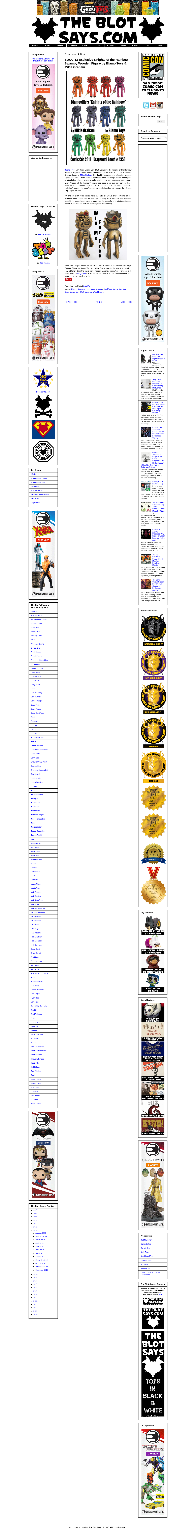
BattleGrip (35, 486)
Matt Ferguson (36, 892)
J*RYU (33, 790)
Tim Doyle (35, 1063)
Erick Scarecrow (37, 738)
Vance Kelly (35, 1096)
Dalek (33, 689)
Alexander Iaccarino (38, 619)
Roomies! (144, 1264)
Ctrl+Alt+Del (145, 1248)
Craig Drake (35, 685)
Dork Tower (145, 1252)
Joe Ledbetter (36, 827)
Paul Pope (35, 969)
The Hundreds (36, 1055)
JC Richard (35, 803)
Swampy (88, 292)
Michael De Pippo (38, 913)
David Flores (36, 709)
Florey (33, 742)
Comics (136, 46)
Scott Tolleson (36, 1014)
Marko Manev (36, 884)
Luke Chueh (35, 872)
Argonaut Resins (37, 644)
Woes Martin (36, 1104)
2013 (35, 1230)
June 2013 (39, 1250)
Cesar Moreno (36, 672)
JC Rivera (35, 807)
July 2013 (39, 1253)
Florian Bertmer (37, 746)
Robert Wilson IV (37, 990)
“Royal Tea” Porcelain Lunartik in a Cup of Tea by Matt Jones (157, 384)
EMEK (33, 729)
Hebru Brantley (37, 782)
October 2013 (40, 1263)
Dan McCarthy (36, 693)
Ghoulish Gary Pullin (39, 762)
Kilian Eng (35, 855)
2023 (35, 1304)
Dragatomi (81, 273)
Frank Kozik (35, 754)
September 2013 (41, 1260)
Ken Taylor (35, 847)
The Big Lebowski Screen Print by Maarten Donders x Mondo (158, 560)
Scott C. (34, 1010)
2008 (35, 1213)
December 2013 (41, 1270)
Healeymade (36, 778)
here (160, 1295)
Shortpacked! (146, 1268)
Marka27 (34, 880)
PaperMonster (36, 961)
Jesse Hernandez (38, 819)
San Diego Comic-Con (112, 289)
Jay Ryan (34, 799)
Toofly (33, 1075)
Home (35, 46)
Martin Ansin (35, 888)
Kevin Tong (35, 851)
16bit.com (34, 474)
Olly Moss (34, 957)
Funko (85, 46)
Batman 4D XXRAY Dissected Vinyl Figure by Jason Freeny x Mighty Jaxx (158, 535)
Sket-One (34, 1026)
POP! (98, 46)
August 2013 (40, 1257)
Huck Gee (35, 786)
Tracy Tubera (36, 1079)
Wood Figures (98, 292)
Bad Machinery (146, 1240)
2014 (35, 1274)
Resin (60, 46)
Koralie (33, 864)
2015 (35, 1278)
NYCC (161, 46)
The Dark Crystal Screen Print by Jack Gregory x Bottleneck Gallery (158, 585)
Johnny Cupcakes (38, 831)
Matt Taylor (35, 904)
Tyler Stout (35, 1087)
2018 (35, 1288)
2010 (35, 1220)
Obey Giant (35, 949)
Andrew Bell (35, 632)
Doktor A (34, 721)
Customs (72, 46)
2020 (35, 1294)
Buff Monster (36, 664)
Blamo (73, 289)
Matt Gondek (36, 896)
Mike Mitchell (36, 917)
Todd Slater (35, 1067)
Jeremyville (35, 811)
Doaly (33, 717)
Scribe (33, 1018)
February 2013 (41, 1237)
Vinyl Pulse (35, 503)
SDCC (148, 46)
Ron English (35, 994)
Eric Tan (34, 733)
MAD (33, 876)
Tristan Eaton (36, 1083)
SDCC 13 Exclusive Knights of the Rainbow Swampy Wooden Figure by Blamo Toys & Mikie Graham (96, 63)
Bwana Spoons (37, 668)
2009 (35, 1217)
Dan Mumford (36, 697)
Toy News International (40, 495)
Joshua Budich (36, 835)
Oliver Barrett (36, 953)
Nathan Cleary (36, 937)
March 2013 (40, 1240)
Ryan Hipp (35, 998)
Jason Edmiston (37, 794)
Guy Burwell (35, 774)
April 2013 (39, 1243)
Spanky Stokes (36, 491)
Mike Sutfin (35, 925)
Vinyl (47, 46)
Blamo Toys (69, 170)
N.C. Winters (36, 933)
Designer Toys (84, 289)
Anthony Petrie (36, 636)
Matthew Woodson (38, 908)
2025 (35, 1311)
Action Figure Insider (39, 478)
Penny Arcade (146, 1260)
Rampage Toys (37, 982)
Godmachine (36, 766)
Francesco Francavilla (39, 750)
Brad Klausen (36, 652)
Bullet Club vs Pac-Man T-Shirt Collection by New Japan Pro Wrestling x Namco (158, 408)
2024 (35, 1308)
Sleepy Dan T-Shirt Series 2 (157, 483)
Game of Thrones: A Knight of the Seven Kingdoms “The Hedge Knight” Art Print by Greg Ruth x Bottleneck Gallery (152, 460)
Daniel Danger (36, 701)
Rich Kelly (35, 986)
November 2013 (41, 1267)
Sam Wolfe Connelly (39, 1006)
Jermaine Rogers (37, 815)
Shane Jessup (36, 1022)
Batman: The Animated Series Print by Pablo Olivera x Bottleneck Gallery (158, 433)
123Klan (34, 611)
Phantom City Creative (39, 973)
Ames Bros (35, 628)
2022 (35, 1301)
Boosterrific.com (43, 392)
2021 (35, 1298)
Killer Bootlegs (36, 860)
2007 (35, 1210)
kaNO (33, 839)
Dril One (34, 725)
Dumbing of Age (147, 1256)
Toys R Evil (35, 499)
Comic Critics (146, 1244)
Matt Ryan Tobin (37, 900)
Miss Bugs (35, 929)
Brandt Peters (36, 656)
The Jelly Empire (37, 1059)
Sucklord (34, 1039)
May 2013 (39, 1247)
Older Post (126, 302)
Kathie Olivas (36, 843)
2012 (35, 1227)
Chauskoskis (36, 677)
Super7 (34, 1043)
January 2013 (40, 1233)
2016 (35, 1281)
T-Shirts (111, 46)
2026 (35, 1314)
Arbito (33, 640)
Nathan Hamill (36, 941)
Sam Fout (34, 1002)
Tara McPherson (37, 1047)
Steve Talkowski (37, 1034)
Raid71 (34, 978)
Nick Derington (36, 945)
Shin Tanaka (45, 263)
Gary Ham (35, 758)
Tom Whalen (36, 1071)
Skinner (34, 1030)
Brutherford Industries (39, 660)
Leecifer (34, 868)
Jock (32, 823)
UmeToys (34, 1092)
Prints (123, 46)
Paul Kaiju (35, 965)
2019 (35, 1291)
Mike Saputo (36, 921)
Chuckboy (35, 681)
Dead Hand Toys (37, 713)
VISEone (34, 1100)
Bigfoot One (35, 648)
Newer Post (70, 302)
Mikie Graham (86, 175)
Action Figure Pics (38, 482)
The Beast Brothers (38, 1051)
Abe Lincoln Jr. (36, 615)
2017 (35, 1284)
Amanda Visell (36, 624)
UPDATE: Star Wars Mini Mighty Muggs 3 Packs (158, 358)
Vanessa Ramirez (44, 234)
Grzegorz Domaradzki (39, 770)
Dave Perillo (35, 705)
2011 (35, 1223)
